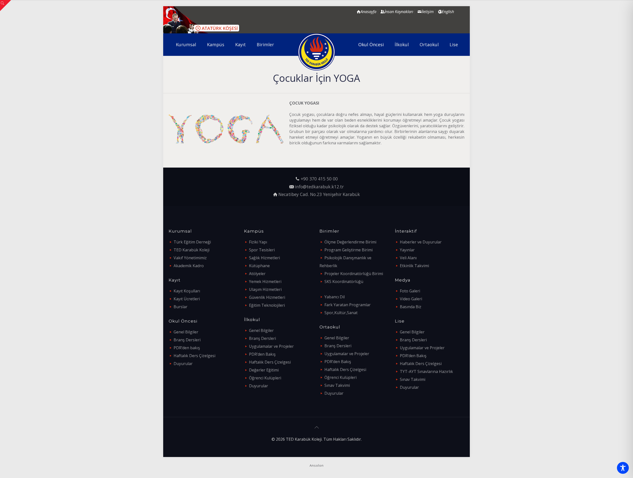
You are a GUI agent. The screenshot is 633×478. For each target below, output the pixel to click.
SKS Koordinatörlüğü (343, 281)
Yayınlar (407, 250)
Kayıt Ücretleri (187, 299)
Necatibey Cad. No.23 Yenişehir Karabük (319, 194)
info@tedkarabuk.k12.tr (319, 187)
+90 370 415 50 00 (319, 179)
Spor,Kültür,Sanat (341, 312)
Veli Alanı (408, 258)
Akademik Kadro (189, 265)
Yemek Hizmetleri (265, 281)
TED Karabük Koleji (191, 250)
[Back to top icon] (316, 427)
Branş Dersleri (187, 340)
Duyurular (183, 363)
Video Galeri (411, 299)
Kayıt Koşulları (187, 291)
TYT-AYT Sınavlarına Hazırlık (426, 371)
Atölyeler (257, 273)
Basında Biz (410, 306)
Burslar (180, 306)
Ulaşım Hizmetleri (265, 289)
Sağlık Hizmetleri (264, 258)
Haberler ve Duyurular (421, 242)
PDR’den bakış (187, 347)
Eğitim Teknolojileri (267, 305)
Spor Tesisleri (262, 250)
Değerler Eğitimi (264, 370)
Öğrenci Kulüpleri (265, 378)
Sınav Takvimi (337, 385)
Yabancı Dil (334, 297)
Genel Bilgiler (186, 332)
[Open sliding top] (5, 5)
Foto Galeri (410, 291)
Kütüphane (259, 265)
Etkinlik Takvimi (414, 265)
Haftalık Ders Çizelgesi (194, 355)
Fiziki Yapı (258, 242)
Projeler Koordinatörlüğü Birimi (353, 273)
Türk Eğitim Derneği (192, 242)
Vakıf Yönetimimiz (190, 258)
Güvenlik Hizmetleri (267, 297)
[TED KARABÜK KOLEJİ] (316, 51)
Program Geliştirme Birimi (348, 250)
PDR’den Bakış (262, 354)
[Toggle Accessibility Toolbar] (622, 467)
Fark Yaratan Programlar (347, 304)
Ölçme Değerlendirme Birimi (350, 242)
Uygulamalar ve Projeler (271, 346)
